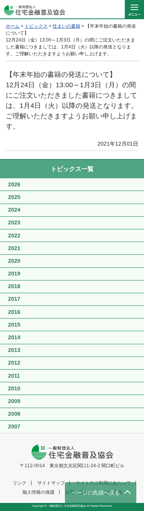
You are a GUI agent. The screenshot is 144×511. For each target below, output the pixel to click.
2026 (14, 184)
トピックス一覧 (72, 169)
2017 (14, 299)
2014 (14, 337)
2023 (14, 222)
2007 (14, 426)
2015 (14, 325)
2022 (14, 235)
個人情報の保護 (38, 492)
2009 (14, 401)
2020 (14, 261)
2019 (14, 273)
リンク (19, 483)
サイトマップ (51, 483)
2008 (14, 414)
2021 (14, 248)
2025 (14, 197)
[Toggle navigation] (134, 9)
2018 (14, 286)
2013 (14, 350)
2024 (14, 210)
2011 (14, 376)
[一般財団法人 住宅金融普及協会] (32, 9)
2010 (14, 388)
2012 (14, 363)
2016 (14, 312)
